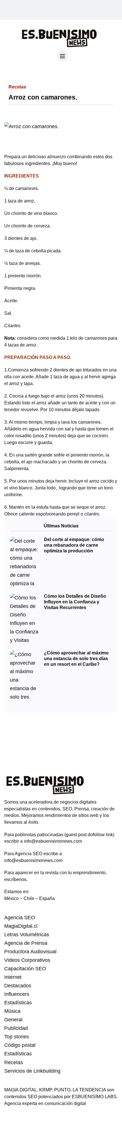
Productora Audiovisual (30, 951)
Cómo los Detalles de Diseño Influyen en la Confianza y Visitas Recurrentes (75, 602)
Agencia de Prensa (25, 943)
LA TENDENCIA (89, 1089)
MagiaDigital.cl (20, 926)
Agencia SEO (19, 917)
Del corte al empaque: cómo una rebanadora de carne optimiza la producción (74, 545)
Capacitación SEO (25, 968)
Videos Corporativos (27, 960)
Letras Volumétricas (26, 934)
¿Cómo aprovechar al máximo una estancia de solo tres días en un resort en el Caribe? (76, 658)
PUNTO (62, 1089)
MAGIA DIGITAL (20, 1089)
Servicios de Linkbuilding (32, 1071)
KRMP (45, 1089)
